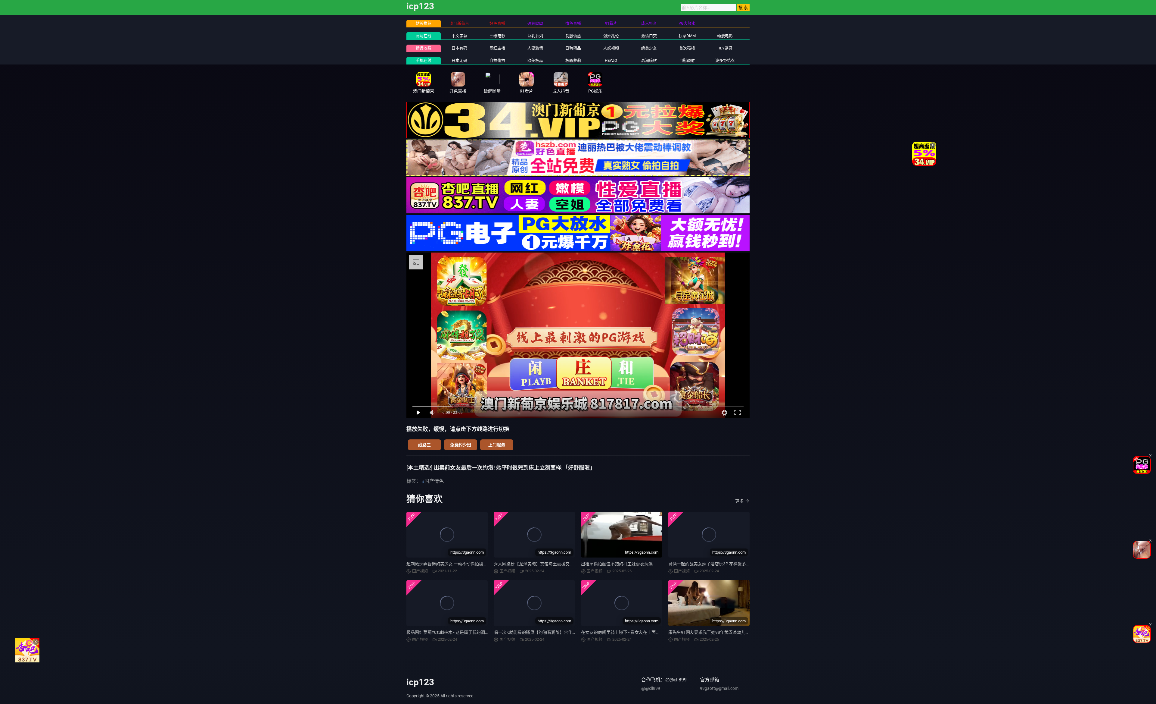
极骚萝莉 (573, 60)
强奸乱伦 (611, 35)
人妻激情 (535, 48)
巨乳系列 (535, 35)
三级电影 (497, 35)
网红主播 (497, 48)
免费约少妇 (460, 444)
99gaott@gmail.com (719, 688)
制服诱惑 (573, 35)
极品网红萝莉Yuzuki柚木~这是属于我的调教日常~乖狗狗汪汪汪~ (467, 632)
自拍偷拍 (497, 60)
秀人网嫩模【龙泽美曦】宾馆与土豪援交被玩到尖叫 (542, 563)
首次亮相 (687, 48)
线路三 (424, 444)
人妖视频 (611, 48)
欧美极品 (535, 60)
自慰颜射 (687, 60)
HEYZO (611, 60)
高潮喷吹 (649, 60)
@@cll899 (650, 688)
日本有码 (459, 48)
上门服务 (496, 444)
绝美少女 (649, 48)
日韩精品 (573, 48)
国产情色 (434, 481)
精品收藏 (423, 48)
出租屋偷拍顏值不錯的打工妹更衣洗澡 (617, 563)
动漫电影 (725, 35)
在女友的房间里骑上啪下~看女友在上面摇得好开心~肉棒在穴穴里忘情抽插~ (653, 632)
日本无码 (459, 60)
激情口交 (649, 35)
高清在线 (423, 35)
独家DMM (687, 35)
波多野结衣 (725, 60)
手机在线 (423, 60)
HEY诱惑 (724, 48)
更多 (739, 501)
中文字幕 (459, 35)
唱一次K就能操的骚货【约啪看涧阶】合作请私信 (539, 632)
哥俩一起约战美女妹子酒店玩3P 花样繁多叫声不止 (715, 563)
